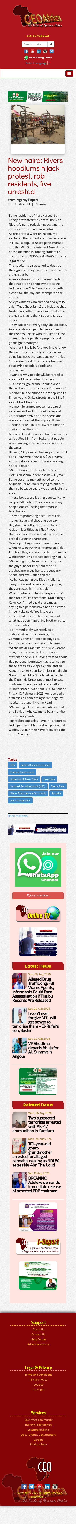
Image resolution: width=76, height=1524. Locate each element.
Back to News (18, 816)
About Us (38, 1329)
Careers (38, 1439)
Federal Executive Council (35, 764)
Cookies (38, 1384)
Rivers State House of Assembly (28, 793)
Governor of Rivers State (24, 779)
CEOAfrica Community (38, 1419)
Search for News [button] (39, 895)
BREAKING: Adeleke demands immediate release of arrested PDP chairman (36, 1184)
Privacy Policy (38, 1379)
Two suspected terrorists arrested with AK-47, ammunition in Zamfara (36, 1124)
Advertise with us (38, 1344)
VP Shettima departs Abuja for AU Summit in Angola (35, 1050)
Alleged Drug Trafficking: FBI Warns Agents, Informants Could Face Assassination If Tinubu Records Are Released (33, 989)
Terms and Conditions (38, 1374)
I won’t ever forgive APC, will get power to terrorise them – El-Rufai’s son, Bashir (35, 1022)
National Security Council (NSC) (27, 786)
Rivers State (58, 786)
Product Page (38, 1444)
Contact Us (38, 1334)
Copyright (38, 1389)
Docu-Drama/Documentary (38, 1434)
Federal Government (22, 772)
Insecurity (49, 779)
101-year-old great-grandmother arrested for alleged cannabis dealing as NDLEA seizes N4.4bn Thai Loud (35, 1154)
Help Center (38, 1339)
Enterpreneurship (38, 1429)
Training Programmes (38, 1424)
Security (56, 793)
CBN (12, 764)
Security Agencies (20, 800)
